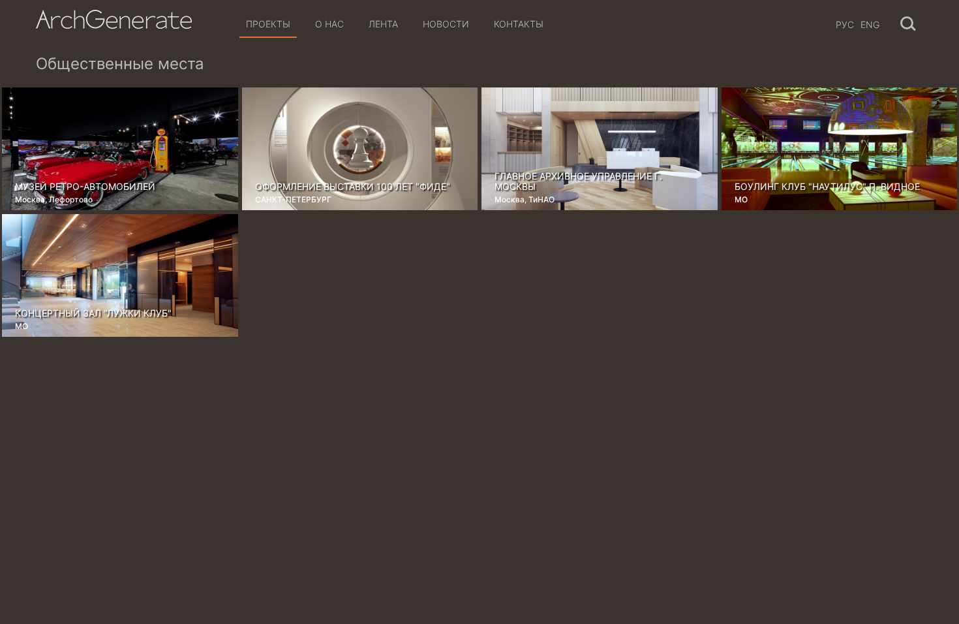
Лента (383, 23)
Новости (446, 23)
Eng (869, 24)
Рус (845, 24)
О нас (329, 23)
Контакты (518, 23)
